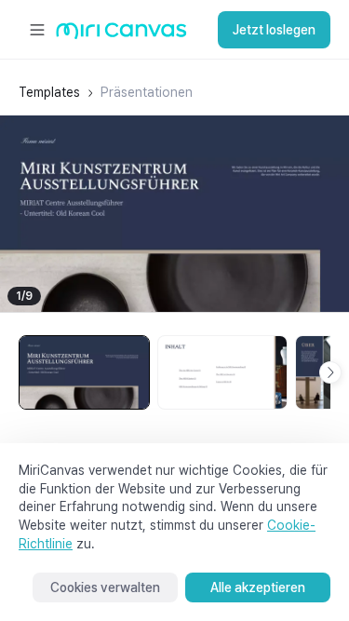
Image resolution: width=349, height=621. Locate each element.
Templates (49, 92)
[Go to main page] (121, 35)
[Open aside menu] (37, 29)
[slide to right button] (330, 372)
